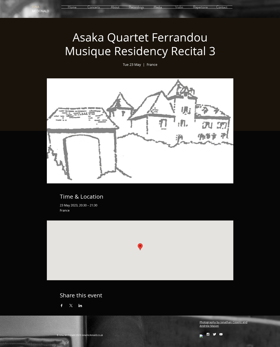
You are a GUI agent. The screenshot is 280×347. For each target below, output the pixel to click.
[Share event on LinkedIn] (80, 305)
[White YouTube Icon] (221, 334)
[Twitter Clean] (214, 334)
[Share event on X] (71, 305)
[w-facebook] (201, 336)
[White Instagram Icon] (208, 334)
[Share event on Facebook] (61, 305)
